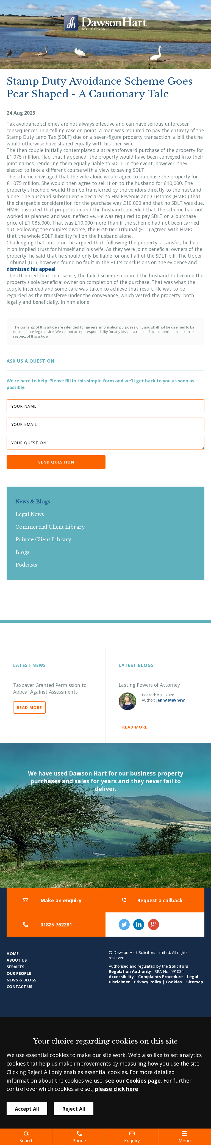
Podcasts (26, 565)
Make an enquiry (60, 900)
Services (15, 966)
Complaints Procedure (160, 976)
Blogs (22, 552)
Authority (141, 971)
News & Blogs (32, 502)
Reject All (73, 1108)
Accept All (27, 1108)
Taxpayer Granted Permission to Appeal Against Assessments (50, 688)
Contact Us (19, 986)
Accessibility (121, 976)
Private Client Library (43, 540)
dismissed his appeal (31, 269)
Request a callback (160, 900)
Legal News (29, 514)
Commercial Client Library (50, 527)
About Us (17, 960)
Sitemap (194, 981)
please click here (116, 1088)
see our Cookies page (133, 1080)
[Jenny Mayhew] (127, 701)
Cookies (174, 981)
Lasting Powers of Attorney (149, 685)
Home (13, 953)
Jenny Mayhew (170, 700)
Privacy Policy (147, 981)
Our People (19, 973)
